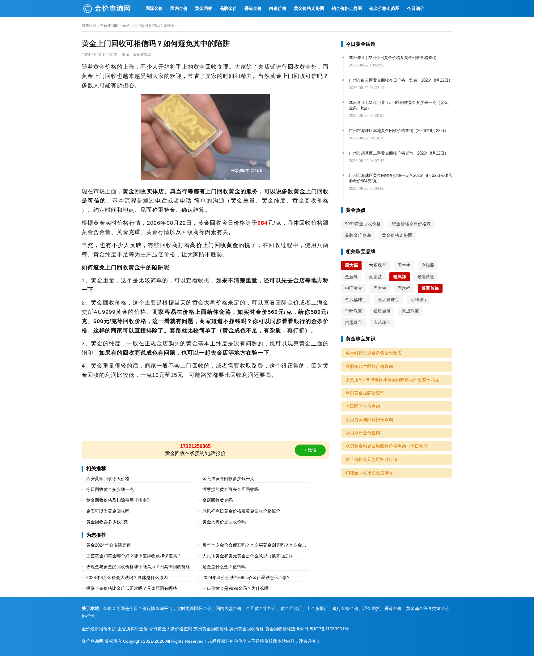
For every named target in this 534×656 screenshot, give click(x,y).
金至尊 (351, 276)
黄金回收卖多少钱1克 (107, 521)
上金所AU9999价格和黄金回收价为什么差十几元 (392, 379)
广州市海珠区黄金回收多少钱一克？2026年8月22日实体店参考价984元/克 (400, 178)
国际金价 (154, 8)
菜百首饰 (430, 288)
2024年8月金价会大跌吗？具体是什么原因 (127, 577)
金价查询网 (109, 25)
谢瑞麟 (428, 265)
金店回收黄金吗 (217, 500)
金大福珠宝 (388, 299)
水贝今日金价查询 (362, 432)
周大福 (351, 265)
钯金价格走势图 (384, 8)
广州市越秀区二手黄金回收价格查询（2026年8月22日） (398, 153)
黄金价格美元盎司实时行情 (371, 459)
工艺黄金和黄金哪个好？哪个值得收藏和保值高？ (133, 555)
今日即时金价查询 (362, 406)
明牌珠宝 (419, 299)
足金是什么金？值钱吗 (224, 566)
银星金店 (382, 311)
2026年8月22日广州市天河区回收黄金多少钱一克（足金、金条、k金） (400, 105)
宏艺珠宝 (382, 322)
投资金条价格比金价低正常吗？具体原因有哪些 (131, 588)
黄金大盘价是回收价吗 (224, 521)
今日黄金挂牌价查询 (364, 392)
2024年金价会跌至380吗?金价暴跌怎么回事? (246, 577)
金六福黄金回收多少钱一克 (228, 478)
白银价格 (277, 8)
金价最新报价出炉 (99, 628)
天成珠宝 (410, 311)
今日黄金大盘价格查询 (170, 628)
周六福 (403, 288)
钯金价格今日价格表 (411, 223)
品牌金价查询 (358, 235)
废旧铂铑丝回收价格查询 (369, 366)
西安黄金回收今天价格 (107, 478)
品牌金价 (228, 8)
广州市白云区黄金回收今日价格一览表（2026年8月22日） (400, 80)
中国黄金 (353, 288)
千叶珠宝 (353, 311)
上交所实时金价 (132, 628)
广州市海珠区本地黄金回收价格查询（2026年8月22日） (398, 130)
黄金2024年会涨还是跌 (108, 545)
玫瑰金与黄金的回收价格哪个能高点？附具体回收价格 (138, 566)
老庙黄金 (425, 276)
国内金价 (179, 8)
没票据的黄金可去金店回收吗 (230, 489)
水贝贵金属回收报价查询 (369, 419)
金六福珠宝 (356, 299)
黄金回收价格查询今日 (286, 628)
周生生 (403, 265)
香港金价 (253, 8)
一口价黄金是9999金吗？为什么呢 (235, 588)
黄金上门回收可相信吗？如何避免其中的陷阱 (150, 25)
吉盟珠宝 (353, 322)
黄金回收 (203, 8)
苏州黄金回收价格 (210, 628)
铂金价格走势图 (347, 8)
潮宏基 (375, 276)
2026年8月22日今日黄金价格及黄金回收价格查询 (392, 57)
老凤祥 (399, 276)
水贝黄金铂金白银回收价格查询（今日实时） (388, 446)
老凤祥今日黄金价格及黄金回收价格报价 (241, 511)
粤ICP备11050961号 (329, 628)
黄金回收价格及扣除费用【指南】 (118, 500)
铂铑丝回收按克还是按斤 (369, 472)
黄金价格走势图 (309, 8)
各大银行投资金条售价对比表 (373, 353)
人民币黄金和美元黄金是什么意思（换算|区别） (248, 555)
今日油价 (415, 8)
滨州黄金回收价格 (246, 628)
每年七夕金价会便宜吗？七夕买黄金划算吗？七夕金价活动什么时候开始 (254, 546)
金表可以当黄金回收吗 (107, 511)
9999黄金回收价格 (363, 223)
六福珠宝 (377, 265)
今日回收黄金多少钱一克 (110, 489)
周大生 (379, 288)
